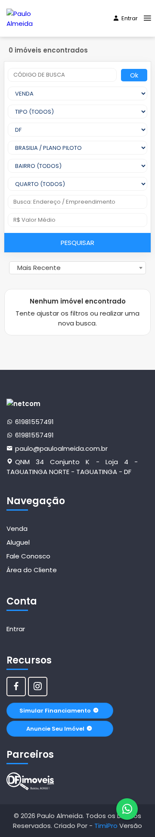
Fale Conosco (28, 556)
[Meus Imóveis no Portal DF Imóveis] (30, 781)
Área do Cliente (31, 569)
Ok (134, 75)
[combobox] (77, 268)
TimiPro (106, 825)
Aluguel (18, 542)
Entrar (129, 18)
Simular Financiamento (55, 711)
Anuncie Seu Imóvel (55, 729)
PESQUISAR (77, 242)
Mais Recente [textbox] (39, 267)
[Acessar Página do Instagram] (37, 686)
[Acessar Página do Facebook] (16, 686)
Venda (17, 528)
